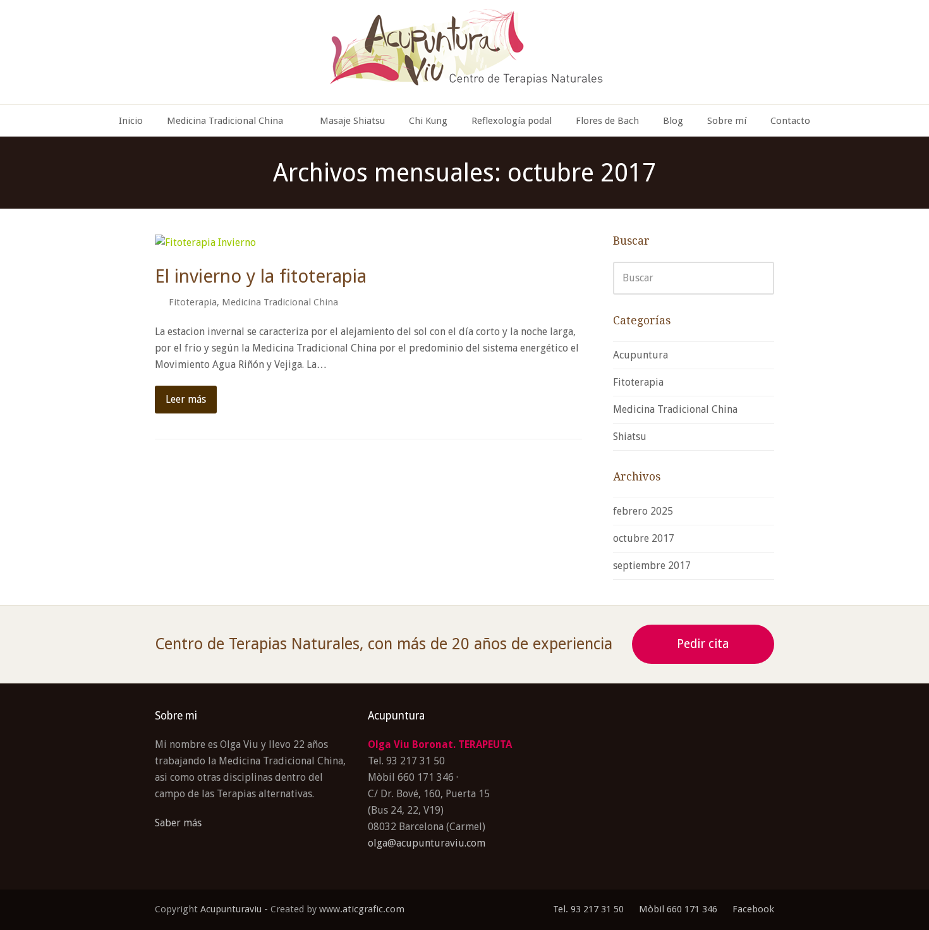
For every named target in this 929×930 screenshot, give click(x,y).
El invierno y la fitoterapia (261, 276)
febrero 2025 (643, 511)
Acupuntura (640, 355)
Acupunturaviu (231, 909)
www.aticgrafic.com (361, 909)
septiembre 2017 (652, 566)
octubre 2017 (643, 538)
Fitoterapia (193, 302)
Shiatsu (630, 437)
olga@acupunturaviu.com (426, 843)
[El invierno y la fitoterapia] (205, 242)
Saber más (178, 823)
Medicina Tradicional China (280, 302)
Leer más (186, 399)
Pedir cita (703, 644)
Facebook (753, 909)
